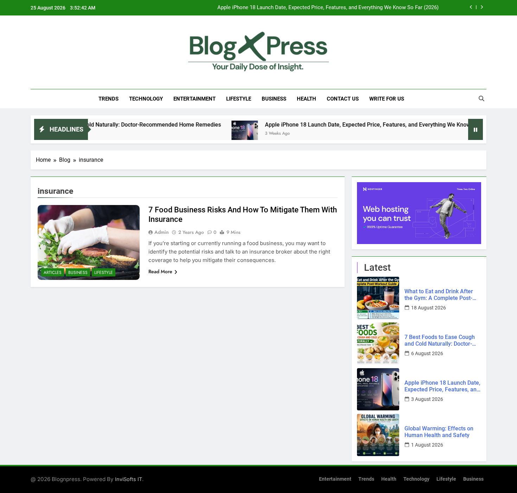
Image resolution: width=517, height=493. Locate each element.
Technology (146, 99)
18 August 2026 (428, 307)
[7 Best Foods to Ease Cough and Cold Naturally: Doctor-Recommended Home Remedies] (378, 343)
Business (274, 99)
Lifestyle (238, 99)
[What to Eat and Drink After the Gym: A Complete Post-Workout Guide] (378, 298)
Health (306, 99)
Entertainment (194, 99)
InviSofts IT (128, 479)
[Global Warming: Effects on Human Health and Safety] (378, 435)
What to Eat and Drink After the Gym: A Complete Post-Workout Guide (438, 294)
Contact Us (343, 99)
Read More (160, 271)
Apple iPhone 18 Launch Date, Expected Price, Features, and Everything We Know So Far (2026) (328, 8)
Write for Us (386, 99)
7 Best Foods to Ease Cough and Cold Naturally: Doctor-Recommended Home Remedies (439, 340)
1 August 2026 (427, 445)
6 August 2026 (427, 353)
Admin (161, 232)
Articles (53, 272)
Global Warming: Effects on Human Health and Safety (438, 431)
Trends (108, 99)
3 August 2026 (427, 399)
